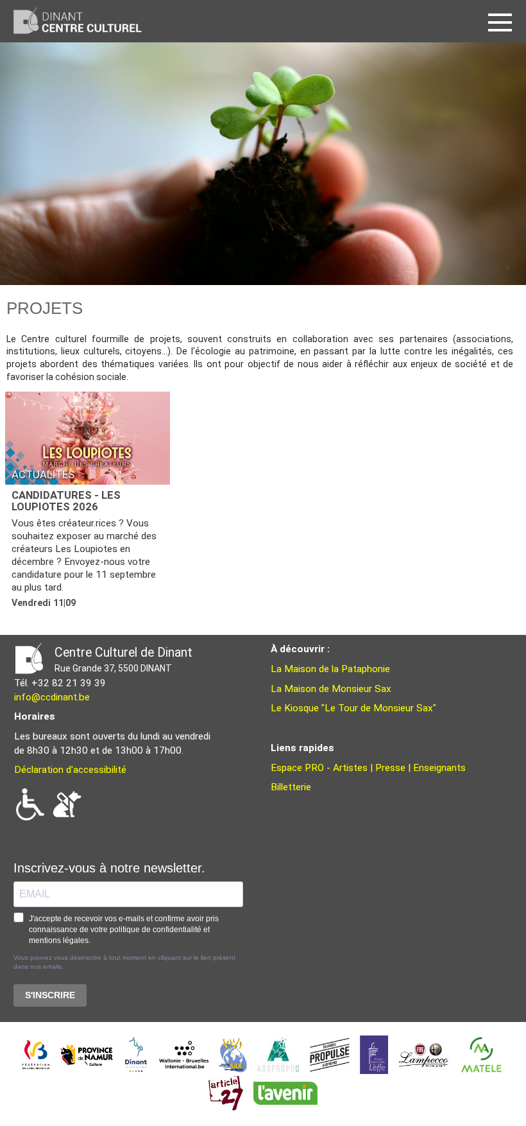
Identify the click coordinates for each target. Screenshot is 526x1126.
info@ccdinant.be (52, 697)
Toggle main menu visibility (503, 21)
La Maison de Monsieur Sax (331, 689)
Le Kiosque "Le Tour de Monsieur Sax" (353, 708)
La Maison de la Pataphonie (330, 669)
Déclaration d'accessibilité (70, 769)
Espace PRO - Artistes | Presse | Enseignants (368, 768)
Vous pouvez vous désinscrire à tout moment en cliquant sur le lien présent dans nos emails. (124, 962)
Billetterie (291, 787)
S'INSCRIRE (50, 995)
